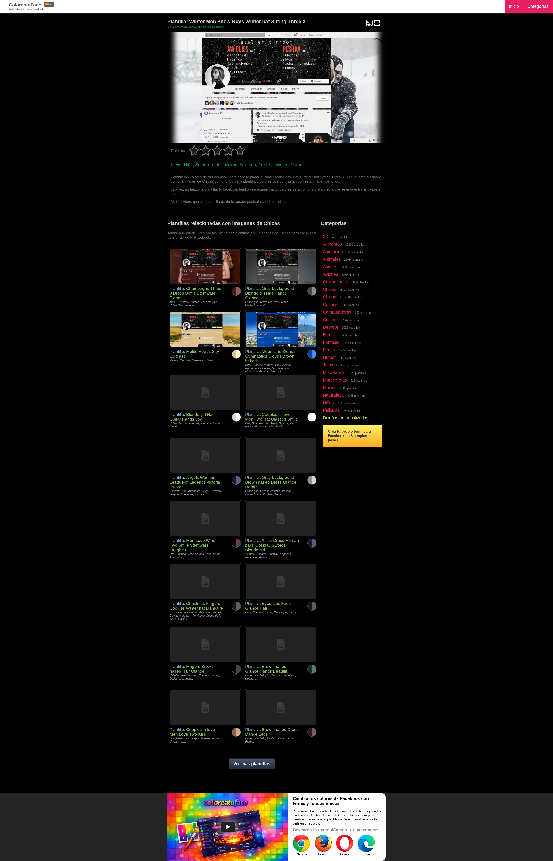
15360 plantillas (355, 244)
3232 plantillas (351, 274)
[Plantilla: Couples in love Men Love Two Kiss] (205, 707)
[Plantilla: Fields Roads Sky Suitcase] (205, 329)
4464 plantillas (350, 335)
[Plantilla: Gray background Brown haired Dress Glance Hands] (280, 455)
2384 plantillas (349, 365)
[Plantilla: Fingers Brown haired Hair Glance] (205, 644)
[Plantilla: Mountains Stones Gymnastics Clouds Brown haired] (280, 329)
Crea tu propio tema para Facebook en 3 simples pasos (349, 435)
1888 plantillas (350, 305)
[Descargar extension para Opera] (344, 843)
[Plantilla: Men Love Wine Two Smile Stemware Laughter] (205, 518)
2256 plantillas (355, 252)
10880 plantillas (350, 267)
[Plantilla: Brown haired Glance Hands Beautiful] (280, 644)
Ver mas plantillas (251, 763)
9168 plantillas (356, 395)
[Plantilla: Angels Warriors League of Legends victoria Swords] (205, 455)
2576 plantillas (347, 350)
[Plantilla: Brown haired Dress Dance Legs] (280, 707)
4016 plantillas (341, 237)
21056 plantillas (354, 259)
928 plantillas (359, 380)
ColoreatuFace (26, 6)
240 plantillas (363, 312)
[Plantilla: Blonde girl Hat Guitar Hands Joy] (205, 392)
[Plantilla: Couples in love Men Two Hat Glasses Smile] (280, 392)
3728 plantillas (353, 297)
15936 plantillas (349, 290)
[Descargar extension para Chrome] (301, 843)
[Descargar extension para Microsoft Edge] (366, 843)
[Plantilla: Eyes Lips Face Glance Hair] (280, 581)
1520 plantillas (357, 373)
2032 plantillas (351, 327)
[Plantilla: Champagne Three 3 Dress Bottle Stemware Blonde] (205, 266)
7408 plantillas (352, 410)
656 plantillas (348, 358)
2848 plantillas (346, 403)
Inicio (514, 6)
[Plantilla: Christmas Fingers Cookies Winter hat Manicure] (205, 581)
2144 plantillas (351, 320)
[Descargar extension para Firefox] (323, 843)
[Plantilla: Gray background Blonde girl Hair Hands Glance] (280, 266)
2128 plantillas (352, 342)
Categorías (538, 6)
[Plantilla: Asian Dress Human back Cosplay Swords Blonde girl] (280, 518)
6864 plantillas (361, 282)
